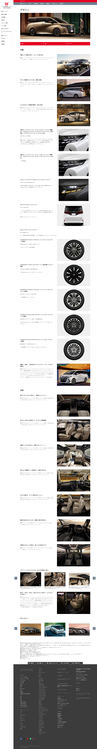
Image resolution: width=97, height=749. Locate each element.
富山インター (22, 683)
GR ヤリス (40, 700)
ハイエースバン (41, 715)
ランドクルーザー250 (42, 693)
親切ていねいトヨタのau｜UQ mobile (63, 703)
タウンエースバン (41, 707)
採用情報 (78, 683)
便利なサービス (60, 696)
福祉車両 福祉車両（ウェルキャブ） (64, 679)
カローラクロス (41, 680)
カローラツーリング (42, 672)
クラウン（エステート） (42, 690)
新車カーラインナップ (24, 710)
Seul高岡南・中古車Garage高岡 (25, 693)
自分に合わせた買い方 (61, 689)
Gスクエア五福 (22, 680)
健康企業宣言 (59, 715)
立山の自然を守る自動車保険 (61, 721)
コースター (40, 705)
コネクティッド (54, 3)
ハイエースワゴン (23, 727)
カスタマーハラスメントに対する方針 (82, 674)
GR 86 (40, 702)
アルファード (22, 1)
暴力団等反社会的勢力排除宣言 (81, 671)
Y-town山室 (22, 681)
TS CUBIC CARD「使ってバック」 (62, 699)
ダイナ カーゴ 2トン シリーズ (43, 710)
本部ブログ (77, 690)
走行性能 (41, 3)
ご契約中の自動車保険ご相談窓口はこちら (83, 698)
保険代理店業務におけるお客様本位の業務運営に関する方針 (83, 669)
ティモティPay (59, 708)
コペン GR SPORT (41, 698)
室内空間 (35, 3)
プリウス (40, 668)
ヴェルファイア (22, 720)
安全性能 (47, 3)
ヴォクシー (22, 723)
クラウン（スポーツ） (42, 688)
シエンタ (21, 725)
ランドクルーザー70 (42, 692)
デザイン (30, 3)
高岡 (21, 690)
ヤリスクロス (41, 678)
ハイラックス (41, 717)
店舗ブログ (77, 688)
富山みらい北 (22, 688)
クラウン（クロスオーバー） (43, 687)
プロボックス (41, 720)
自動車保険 (59, 698)
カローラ (40, 670)
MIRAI (21, 728)
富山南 (21, 685)
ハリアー (40, 673)
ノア (21, 722)
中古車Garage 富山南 (23, 705)
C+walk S (40, 729)
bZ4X (40, 682)
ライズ (40, 677)
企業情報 (59, 711)
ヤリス (21, 717)
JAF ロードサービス (60, 701)
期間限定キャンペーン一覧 (62, 672)
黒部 (21, 700)
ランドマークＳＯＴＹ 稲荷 (24, 678)
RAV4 (39, 675)
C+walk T (40, 730)
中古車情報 (59, 675)
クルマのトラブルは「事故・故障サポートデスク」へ (83, 694)
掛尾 (21, 686)
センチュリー (41, 734)
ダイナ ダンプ (41, 712)
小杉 (21, 695)
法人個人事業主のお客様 (62, 683)
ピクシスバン (41, 725)
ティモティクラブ (60, 706)
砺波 (21, 696)
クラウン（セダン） (42, 685)
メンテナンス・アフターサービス (64, 693)
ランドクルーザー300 (42, 695)
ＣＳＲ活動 (59, 720)
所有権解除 (59, 713)
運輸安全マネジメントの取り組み (81, 678)
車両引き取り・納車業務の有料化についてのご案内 (64, 686)
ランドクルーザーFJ (42, 697)
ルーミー (21, 713)
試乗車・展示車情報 (61, 669)
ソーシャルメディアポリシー (80, 676)
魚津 (21, 698)
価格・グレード (23, 3)
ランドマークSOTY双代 (23, 676)
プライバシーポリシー (79, 673)
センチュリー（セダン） (42, 732)
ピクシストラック (41, 727)
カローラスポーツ (23, 715)
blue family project (60, 725)
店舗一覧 (61, 3)
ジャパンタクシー (41, 722)
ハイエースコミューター (42, 714)
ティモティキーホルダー (61, 723)
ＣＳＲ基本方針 (59, 718)
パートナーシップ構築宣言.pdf (80, 679)
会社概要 (58, 716)
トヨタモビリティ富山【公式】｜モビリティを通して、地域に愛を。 (27, 670)
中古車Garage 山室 (23, 703)
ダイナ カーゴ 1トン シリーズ (43, 708)
